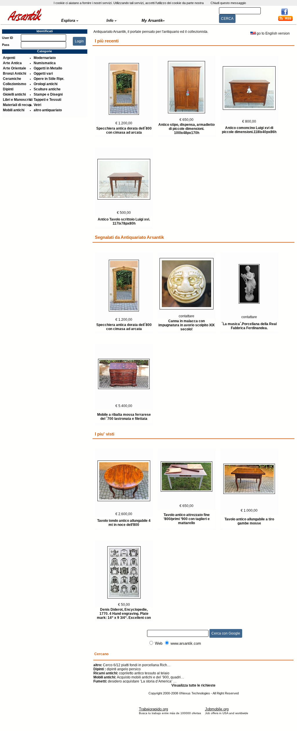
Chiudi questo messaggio (228, 3)
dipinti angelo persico (117, 669)
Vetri (37, 105)
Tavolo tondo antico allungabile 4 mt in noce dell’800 (124, 523)
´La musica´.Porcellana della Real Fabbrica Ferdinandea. (249, 326)
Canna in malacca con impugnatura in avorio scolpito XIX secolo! (186, 325)
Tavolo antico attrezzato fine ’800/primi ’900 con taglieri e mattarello (187, 519)
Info (110, 20)
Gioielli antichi (14, 94)
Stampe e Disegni (48, 94)
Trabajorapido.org (153, 709)
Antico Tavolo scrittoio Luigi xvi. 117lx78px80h (124, 221)
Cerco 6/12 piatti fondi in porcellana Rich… (132, 665)
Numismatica (45, 63)
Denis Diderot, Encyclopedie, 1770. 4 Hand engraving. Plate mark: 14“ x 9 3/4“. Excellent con (124, 614)
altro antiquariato (48, 110)
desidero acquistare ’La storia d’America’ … (135, 681)
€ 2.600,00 (123, 514)
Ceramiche (12, 79)
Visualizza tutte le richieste (193, 685)
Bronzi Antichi (14, 73)
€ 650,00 (186, 120)
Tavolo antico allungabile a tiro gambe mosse (249, 521)
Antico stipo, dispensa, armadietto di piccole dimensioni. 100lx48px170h (186, 129)
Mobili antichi (13, 110)
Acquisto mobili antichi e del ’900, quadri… (138, 677)
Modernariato (45, 58)
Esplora (68, 20)
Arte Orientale (14, 68)
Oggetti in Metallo (48, 68)
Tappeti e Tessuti (47, 100)
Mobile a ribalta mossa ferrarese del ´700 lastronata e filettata (124, 417)
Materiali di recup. (17, 105)
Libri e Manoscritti (17, 100)
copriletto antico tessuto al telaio (131, 673)
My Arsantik (152, 20)
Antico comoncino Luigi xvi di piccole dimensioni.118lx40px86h (249, 130)
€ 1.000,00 (249, 510)
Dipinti (8, 89)
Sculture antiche (47, 89)
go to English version (273, 33)
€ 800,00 (249, 121)
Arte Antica (12, 63)
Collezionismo (14, 84)
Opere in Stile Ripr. (49, 79)
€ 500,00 (124, 213)
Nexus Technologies (195, 693)
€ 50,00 (124, 605)
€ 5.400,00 (123, 406)
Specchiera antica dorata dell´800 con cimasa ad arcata (124, 130)
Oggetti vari (43, 73)
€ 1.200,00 (123, 123)
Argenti (9, 58)
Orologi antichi (45, 84)
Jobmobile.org (217, 709)
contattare (186, 316)
